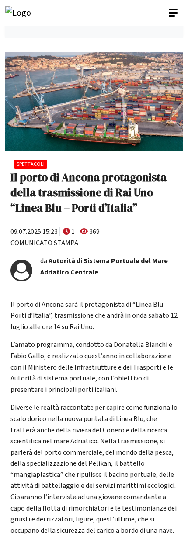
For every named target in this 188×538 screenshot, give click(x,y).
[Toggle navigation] (174, 13)
